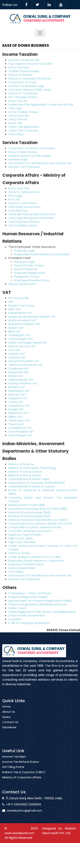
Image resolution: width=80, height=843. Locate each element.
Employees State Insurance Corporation (42, 254)
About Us (8, 712)
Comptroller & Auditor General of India (34, 527)
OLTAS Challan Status (23, 112)
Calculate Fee (18, 210)
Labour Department (22, 568)
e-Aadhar (15, 619)
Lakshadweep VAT (20, 380)
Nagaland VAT (18, 398)
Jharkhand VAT (18, 368)
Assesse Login (18, 159)
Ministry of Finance (21, 464)
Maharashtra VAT (20, 313)
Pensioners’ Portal (26, 276)
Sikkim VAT (15, 417)
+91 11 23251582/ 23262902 (23, 804)
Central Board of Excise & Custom (31, 486)
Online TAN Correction (23, 130)
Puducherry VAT (19, 406)
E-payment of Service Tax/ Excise (31, 148)
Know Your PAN (18, 67)
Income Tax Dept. (14, 756)
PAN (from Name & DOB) (25, 90)
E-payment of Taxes (22, 82)
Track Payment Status (23, 222)
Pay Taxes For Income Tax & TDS (30, 64)
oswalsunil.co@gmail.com (24, 810)
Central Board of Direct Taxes (28, 479)
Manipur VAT (16, 387)
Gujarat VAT (16, 354)
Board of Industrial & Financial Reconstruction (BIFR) (43, 492)
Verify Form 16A (18, 116)
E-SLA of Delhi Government (26, 615)
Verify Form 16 (17, 119)
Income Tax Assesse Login (26, 86)
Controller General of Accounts (30, 531)
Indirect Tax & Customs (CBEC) (23, 772)
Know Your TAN (18, 188)
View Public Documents (24, 207)
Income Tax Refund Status (20, 762)
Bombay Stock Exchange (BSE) (29, 516)
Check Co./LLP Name (22, 203)
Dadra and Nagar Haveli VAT (27, 342)
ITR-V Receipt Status (22, 97)
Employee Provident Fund (25, 564)
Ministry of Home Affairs (24, 475)
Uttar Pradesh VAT (21, 431)
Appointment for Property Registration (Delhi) (40, 601)
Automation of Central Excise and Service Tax (39, 163)
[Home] (40, 18)
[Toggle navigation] (40, 33)
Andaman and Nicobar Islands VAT (32, 317)
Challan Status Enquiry (23, 71)
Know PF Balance (25, 269)
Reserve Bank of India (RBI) (26, 505)
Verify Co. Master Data (24, 192)
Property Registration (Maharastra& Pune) (37, 604)
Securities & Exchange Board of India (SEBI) (37, 509)
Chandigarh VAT (19, 335)
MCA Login (15, 196)
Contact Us (10, 722)
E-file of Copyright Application (29, 623)
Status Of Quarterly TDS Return (29, 78)
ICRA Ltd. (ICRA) (19, 553)
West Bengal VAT (20, 435)
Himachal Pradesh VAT (23, 361)
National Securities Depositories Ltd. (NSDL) (38, 520)
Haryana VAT (17, 357)
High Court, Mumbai (21, 542)
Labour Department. (22, 284)
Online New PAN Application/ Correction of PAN (40, 104)
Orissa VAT (15, 402)
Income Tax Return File (23, 60)
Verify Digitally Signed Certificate (31, 218)
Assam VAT (16, 328)
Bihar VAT (14, 331)
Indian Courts (17, 608)
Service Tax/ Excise (21, 305)
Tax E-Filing (15, 134)
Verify (47, 90)
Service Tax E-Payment (24, 167)
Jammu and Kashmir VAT (25, 365)
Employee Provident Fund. (32, 280)
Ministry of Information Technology (32, 468)
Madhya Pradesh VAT (23, 383)
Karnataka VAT (18, 372)
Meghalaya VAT (19, 391)
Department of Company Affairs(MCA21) (36, 483)
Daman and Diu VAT (22, 346)
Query (6, 717)
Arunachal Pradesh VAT (24, 324)
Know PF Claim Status (29, 265)
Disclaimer (9, 727)
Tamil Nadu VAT (19, 420)
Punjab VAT (16, 409)
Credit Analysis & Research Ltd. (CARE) (34, 557)
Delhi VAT (14, 309)
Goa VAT (14, 350)
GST (11, 302)
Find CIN (13, 199)
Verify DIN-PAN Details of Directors (31, 214)
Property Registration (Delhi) (28, 597)
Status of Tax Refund (23, 93)
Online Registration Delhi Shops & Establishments (42, 612)
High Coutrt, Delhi (20, 538)
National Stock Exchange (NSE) (29, 512)
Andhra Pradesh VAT (22, 320)
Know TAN (15, 123)
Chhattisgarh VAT (20, 339)
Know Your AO (18, 101)
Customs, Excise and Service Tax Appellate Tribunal (43, 499)
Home (6, 706)
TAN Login (15, 108)
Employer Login (24, 251)
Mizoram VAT (17, 394)
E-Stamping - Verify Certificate (30, 593)
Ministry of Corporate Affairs (21, 777)
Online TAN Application (23, 127)
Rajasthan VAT (18, 413)
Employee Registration (30, 273)
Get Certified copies (22, 225)
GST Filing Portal (13, 767)
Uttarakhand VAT (20, 428)
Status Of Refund (20, 75)
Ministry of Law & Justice (25, 472)
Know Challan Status (22, 152)
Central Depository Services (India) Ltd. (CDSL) (40, 523)
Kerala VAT (15, 376)
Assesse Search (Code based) (29, 156)
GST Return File (18, 298)
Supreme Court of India (24, 535)
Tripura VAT (16, 424)
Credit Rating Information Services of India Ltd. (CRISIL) (43, 547)
